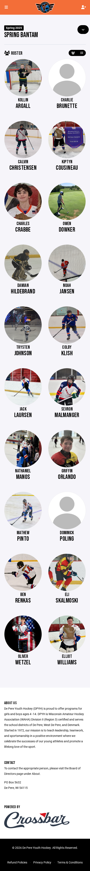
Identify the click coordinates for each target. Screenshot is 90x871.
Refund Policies (17, 862)
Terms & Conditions (70, 862)
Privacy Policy (42, 862)
